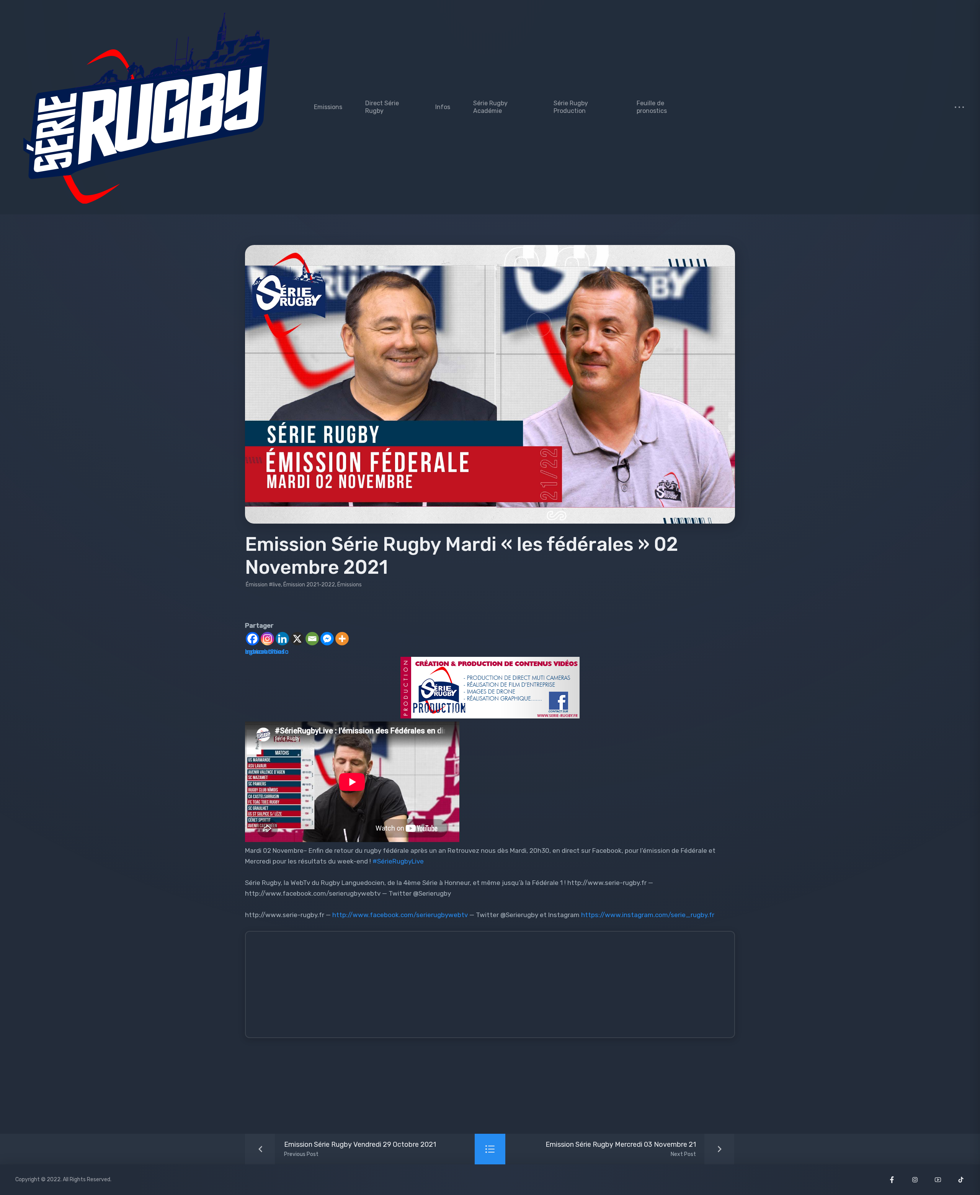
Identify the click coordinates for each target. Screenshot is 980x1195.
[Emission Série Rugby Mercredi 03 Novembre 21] (638, 1149)
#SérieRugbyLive (398, 861)
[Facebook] (252, 638)
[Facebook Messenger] (327, 638)
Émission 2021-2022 (309, 584)
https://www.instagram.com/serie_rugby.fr (647, 915)
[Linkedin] (282, 638)
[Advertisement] (481, 988)
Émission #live (263, 584)
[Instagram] (267, 638)
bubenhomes (265, 651)
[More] (342, 638)
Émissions (349, 584)
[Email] (312, 638)
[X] (297, 638)
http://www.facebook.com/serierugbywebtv (399, 915)
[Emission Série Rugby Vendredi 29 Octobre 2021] (343, 1149)
